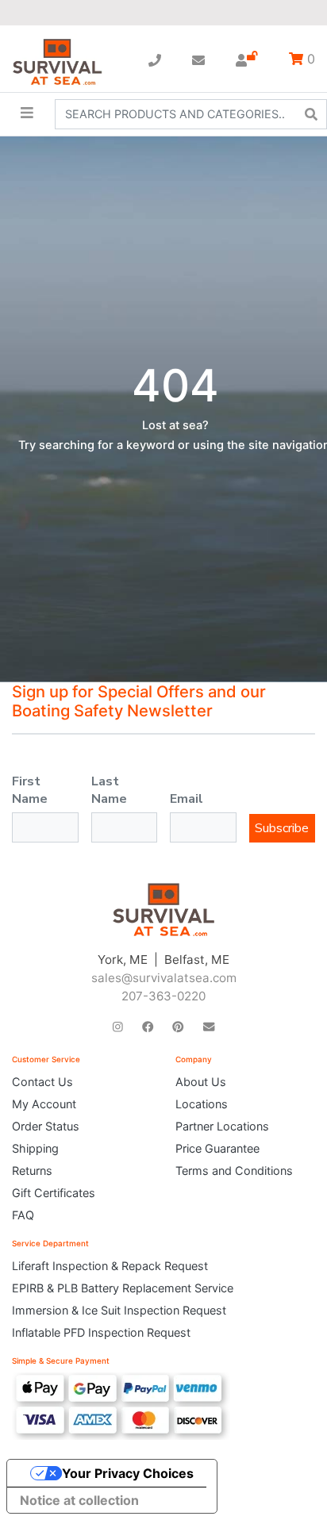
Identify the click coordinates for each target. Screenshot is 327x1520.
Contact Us (42, 1081)
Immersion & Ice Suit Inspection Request (119, 1310)
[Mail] (209, 1026)
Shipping (35, 1148)
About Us (200, 1081)
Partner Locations (222, 1126)
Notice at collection (79, 1500)
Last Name (109, 790)
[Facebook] (148, 1026)
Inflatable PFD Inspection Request (101, 1332)
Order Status (45, 1126)
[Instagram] (118, 1026)
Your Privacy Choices (128, 1473)
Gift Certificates (53, 1192)
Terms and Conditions (234, 1170)
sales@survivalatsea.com (164, 977)
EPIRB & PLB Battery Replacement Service (122, 1288)
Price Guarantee (217, 1148)
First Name (30, 790)
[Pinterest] (178, 1026)
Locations (201, 1104)
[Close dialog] (303, 23)
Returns (32, 1170)
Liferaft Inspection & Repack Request (110, 1265)
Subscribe (282, 828)
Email (186, 799)
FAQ (23, 1215)
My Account (44, 1104)
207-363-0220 (163, 996)
